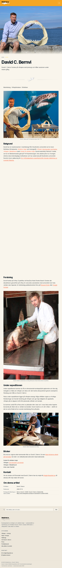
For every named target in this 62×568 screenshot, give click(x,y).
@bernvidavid (6, 555)
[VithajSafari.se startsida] (6, 3)
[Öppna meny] (59, 3)
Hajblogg (4, 537)
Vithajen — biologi (6, 533)
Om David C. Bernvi (6, 539)
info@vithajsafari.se (49, 475)
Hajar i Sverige (5, 535)
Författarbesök (5, 544)
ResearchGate (45, 285)
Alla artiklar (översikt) (7, 546)
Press (3, 541)
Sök (56, 509)
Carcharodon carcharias (49, 149)
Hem (3, 57)
